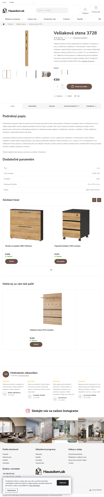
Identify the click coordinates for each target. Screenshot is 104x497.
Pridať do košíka (81, 87)
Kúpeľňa (5, 460)
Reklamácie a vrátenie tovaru (77, 457)
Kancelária (6, 463)
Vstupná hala (40, 463)
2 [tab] (52, 269)
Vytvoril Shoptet (96, 490)
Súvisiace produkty (70, 106)
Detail (11, 261)
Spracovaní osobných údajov (77, 460)
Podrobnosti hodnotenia (80, 38)
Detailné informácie (88, 61)
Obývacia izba (7, 457)
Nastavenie (11, 490)
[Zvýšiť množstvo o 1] (62, 85)
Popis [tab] (12, 106)
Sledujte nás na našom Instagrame (55, 411)
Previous (94, 200)
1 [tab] (51, 269)
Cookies (70, 463)
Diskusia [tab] (52, 106)
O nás (4, 2)
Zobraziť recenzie (24, 376)
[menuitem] (14, 19)
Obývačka (39, 454)
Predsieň (5, 454)
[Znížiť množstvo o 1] (62, 88)
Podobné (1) (90, 106)
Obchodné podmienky (75, 454)
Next (99, 200)
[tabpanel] (27, 236)
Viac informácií (34, 485)
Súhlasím (62, 483)
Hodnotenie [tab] (32, 106)
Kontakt (11, 2)
